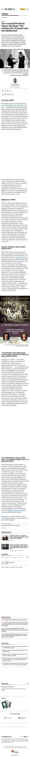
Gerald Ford (20, 557)
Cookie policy (23, 746)
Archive (3, 698)
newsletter (4, 683)
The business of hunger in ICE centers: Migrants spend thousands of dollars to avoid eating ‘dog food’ (14, 630)
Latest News (4, 17)
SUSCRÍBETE (22, 9)
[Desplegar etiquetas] (28, 557)
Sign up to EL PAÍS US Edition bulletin (11, 525)
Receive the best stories (7, 686)
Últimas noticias (5, 617)
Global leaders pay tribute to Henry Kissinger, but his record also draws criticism (19, 537)
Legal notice (6, 746)
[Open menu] (2, 9)
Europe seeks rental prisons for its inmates (16, 620)
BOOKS (3, 21)
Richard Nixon (13, 557)
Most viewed (4, 643)
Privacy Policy (11, 746)
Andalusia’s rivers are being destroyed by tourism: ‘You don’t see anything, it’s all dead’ (15, 655)
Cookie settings (17, 746)
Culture (4, 14)
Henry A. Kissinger (5, 557)
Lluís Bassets (15, 85)
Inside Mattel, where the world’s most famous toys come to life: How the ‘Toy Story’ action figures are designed (14, 624)
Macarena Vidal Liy (14, 550)
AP (10, 540)
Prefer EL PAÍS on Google (8, 94)
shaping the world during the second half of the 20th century (13, 511)
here (21, 567)
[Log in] (27, 9)
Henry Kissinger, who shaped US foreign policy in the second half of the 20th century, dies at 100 (19, 546)
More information (4, 563)
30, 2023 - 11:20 (15, 87)
